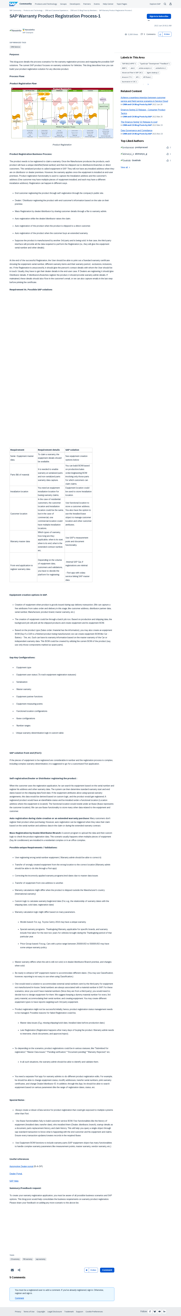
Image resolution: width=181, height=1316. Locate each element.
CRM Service (15, 47)
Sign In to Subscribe (159, 16)
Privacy (18, 1312)
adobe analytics (145, 68)
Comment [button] (107, 1270)
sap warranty (40, 1259)
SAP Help (14, 1181)
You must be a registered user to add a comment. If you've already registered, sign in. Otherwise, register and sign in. (59, 1291)
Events (97, 4)
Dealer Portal (16, 1174)
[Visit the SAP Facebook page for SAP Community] (150, 1311)
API (137, 77)
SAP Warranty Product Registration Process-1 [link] (115, 10)
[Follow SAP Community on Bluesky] (155, 1311)
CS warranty (15, 1259)
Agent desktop (152, 73)
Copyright (41, 1312)
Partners (87, 4)
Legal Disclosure (55, 1312)
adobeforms (160, 68)
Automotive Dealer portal (21, 1166)
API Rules (146, 77)
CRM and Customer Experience (56, 10)
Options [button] (148, 21)
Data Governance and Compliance (136, 130)
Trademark (69, 1312)
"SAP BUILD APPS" (128, 64)
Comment (19, 1298)
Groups (63, 4)
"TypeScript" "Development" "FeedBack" (154, 64)
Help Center (108, 4)
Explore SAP (155, 4)
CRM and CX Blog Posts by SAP (137, 104)
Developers (75, 4)
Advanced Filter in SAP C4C (132, 73)
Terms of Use (28, 1312)
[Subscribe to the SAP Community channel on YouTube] (159, 1311)
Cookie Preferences (94, 1312)
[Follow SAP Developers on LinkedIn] (164, 1311)
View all (124, 167)
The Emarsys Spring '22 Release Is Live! (139, 122)
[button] (160, 34)
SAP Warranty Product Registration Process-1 (55, 16)
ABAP (124, 68)
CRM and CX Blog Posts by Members (83, 10)
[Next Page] (148, 84)
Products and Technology (46, 4)
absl (132, 68)
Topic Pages (122, 4)
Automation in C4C (129, 82)
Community (25, 4)
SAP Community (15, 10)
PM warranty (27, 1259)
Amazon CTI (126, 77)
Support (79, 1312)
